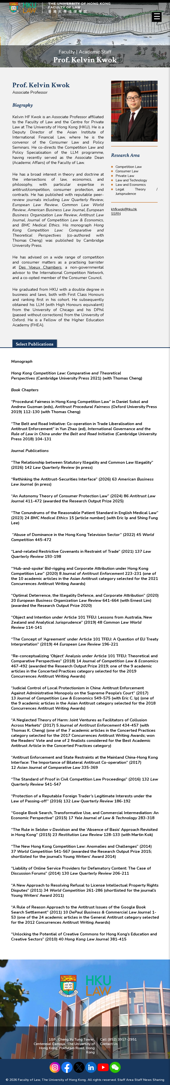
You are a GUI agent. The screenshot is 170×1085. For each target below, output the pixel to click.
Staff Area (125, 1080)
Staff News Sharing (149, 1080)
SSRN (116, 213)
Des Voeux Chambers (40, 267)
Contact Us (109, 1043)
